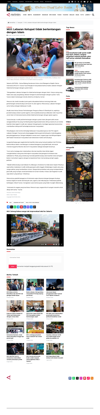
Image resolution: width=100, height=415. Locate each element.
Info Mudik (52, 14)
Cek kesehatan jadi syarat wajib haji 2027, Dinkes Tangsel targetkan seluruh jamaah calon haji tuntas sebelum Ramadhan (78, 55)
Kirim (12, 266)
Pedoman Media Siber (79, 400)
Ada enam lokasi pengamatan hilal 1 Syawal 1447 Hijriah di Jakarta (54, 293)
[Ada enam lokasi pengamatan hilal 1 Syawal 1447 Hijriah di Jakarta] (55, 284)
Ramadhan (12, 22)
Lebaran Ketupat (19, 202)
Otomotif (36, 1)
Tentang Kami (77, 397)
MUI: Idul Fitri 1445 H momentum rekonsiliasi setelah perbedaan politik (14, 358)
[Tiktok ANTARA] (87, 1)
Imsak (77, 14)
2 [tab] (77, 119)
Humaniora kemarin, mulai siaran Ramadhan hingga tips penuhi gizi (15, 336)
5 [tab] (84, 119)
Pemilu (41, 1)
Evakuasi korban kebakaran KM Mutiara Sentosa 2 (78, 197)
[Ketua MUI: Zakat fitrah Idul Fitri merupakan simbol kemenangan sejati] (35, 306)
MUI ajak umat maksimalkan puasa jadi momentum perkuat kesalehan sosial (54, 315)
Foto (82, 14)
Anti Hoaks (54, 386)
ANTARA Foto (48, 1)
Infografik (70, 147)
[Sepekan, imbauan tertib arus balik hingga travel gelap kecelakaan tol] (55, 327)
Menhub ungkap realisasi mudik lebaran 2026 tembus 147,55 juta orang (82, 73)
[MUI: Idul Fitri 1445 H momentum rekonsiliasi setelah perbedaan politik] (15, 348)
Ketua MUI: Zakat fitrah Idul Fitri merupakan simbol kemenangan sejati (34, 315)
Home (24, 14)
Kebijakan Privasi (78, 391)
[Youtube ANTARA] (84, 1)
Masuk (75, 386)
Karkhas (53, 383)
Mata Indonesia (55, 391)
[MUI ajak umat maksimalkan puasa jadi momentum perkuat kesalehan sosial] (55, 306)
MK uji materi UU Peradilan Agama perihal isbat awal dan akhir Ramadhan (83, 64)
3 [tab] (79, 119)
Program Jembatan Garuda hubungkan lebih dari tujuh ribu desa (78, 138)
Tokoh (59, 14)
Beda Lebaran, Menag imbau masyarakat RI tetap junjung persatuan (34, 293)
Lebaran (9, 27)
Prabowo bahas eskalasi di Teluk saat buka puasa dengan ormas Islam (14, 315)
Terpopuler (15, 1)
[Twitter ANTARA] (78, 1)
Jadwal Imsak (33, 402)
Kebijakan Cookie (78, 394)
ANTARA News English (80, 383)
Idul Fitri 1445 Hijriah (32, 202)
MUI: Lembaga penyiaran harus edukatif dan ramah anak (34, 336)
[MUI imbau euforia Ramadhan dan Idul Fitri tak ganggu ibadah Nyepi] (15, 284)
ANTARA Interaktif (56, 389)
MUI (11, 202)
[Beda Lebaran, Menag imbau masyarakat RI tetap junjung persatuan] (35, 284)
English (72, 14)
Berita (30, 14)
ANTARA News (28, 1)
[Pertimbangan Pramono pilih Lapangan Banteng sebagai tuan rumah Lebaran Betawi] (70, 82)
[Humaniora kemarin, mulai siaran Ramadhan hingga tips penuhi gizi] (15, 327)
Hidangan (45, 14)
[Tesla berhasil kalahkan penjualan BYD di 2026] (70, 89)
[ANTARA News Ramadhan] (15, 377)
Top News (21, 1)
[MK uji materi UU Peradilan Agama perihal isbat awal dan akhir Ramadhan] (70, 65)
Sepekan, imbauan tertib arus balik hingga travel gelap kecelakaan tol (53, 336)
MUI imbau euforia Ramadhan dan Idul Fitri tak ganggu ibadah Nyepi (15, 293)
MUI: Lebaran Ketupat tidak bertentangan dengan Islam (40, 22)
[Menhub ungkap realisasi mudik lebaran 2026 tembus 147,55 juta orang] (70, 73)
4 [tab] (82, 119)
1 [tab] (75, 119)
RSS (74, 402)
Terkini (9, 1)
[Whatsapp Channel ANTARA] (75, 1)
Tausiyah (65, 14)
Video (76, 70)
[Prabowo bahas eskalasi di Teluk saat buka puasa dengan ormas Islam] (15, 306)
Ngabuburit (37, 14)
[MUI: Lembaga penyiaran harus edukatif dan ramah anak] (35, 327)
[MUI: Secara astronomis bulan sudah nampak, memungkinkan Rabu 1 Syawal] (35, 348)
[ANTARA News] (14, 14)
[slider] (25, 244)
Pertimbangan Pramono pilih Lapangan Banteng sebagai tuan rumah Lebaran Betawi (82, 81)
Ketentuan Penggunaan (80, 389)
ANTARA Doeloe (56, 394)
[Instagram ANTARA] (81, 1)
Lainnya (87, 14)
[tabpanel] (79, 109)
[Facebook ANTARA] (72, 1)
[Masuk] (69, 1)
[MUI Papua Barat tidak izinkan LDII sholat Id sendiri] (55, 348)
